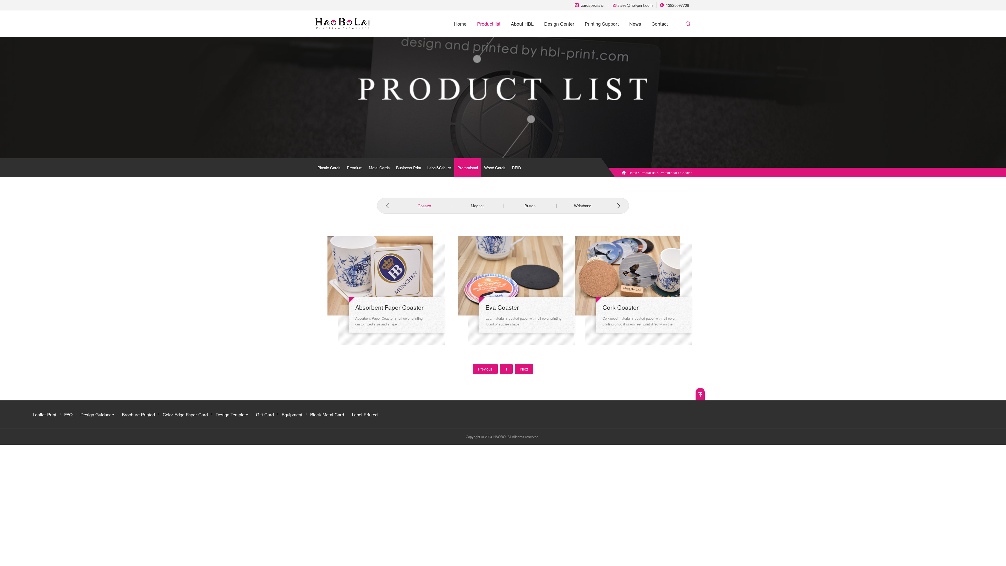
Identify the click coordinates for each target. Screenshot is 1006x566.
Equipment (292, 414)
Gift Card (265, 414)
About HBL (522, 23)
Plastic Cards (329, 167)
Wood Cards (495, 167)
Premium (355, 167)
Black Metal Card (327, 414)
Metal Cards (379, 167)
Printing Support (602, 23)
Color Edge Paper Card (185, 414)
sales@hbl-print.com (635, 5)
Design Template (232, 414)
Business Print (408, 167)
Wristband (582, 205)
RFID (516, 167)
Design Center (559, 23)
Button (529, 205)
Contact (660, 23)
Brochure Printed (138, 414)
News (635, 23)
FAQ (68, 414)
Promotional (467, 167)
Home (460, 23)
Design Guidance (97, 414)
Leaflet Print (44, 414)
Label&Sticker (439, 167)
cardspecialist (593, 5)
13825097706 (677, 5)
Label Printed (365, 414)
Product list (488, 23)
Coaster (686, 172)
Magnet (477, 205)
